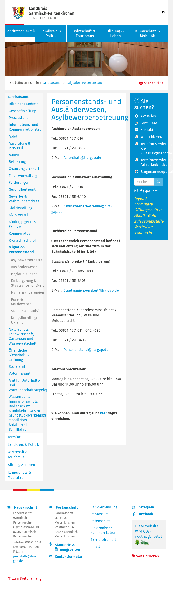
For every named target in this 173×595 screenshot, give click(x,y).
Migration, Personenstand (85, 83)
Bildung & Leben (115, 33)
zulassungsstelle (149, 221)
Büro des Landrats (23, 104)
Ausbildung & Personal (20, 145)
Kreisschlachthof (22, 240)
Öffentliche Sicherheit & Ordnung (19, 355)
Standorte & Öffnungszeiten (67, 547)
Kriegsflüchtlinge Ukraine (24, 320)
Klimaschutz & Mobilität (147, 33)
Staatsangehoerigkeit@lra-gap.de (91, 290)
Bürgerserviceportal (152, 171)
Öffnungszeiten (147, 209)
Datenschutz (100, 521)
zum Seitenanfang (24, 578)
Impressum (99, 514)
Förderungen (19, 182)
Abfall (13, 136)
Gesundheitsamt (22, 189)
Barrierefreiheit (103, 539)
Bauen (14, 155)
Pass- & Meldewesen (21, 301)
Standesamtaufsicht (27, 311)
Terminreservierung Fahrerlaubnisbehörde (152, 162)
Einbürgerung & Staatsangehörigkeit (27, 283)
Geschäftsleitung (22, 111)
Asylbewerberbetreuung (27, 260)
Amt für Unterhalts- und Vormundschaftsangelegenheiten (26, 385)
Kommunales (19, 233)
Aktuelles (148, 116)
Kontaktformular (68, 557)
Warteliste (143, 227)
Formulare (149, 123)
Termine (29, 31)
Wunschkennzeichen (152, 137)
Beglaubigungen (24, 274)
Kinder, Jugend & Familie (22, 224)
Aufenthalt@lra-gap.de (82, 158)
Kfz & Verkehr (20, 215)
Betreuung (17, 162)
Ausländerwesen (24, 267)
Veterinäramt (19, 373)
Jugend (140, 198)
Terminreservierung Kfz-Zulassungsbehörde (152, 148)
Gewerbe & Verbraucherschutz (24, 198)
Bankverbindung (103, 507)
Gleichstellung (20, 208)
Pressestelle (19, 118)
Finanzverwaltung (23, 176)
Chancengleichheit (24, 169)
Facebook (145, 514)
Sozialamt (17, 366)
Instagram (145, 507)
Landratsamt (51, 83)
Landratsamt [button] (14, 31)
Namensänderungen (27, 292)
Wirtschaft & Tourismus (85, 33)
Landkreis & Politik (51, 33)
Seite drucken (153, 83)
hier (103, 413)
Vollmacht (143, 232)
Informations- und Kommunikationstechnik (26, 127)
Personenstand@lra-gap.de (86, 350)
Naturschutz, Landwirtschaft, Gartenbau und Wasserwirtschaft (22, 336)
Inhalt (95, 546)
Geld (152, 215)
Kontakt (147, 130)
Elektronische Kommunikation (103, 530)
